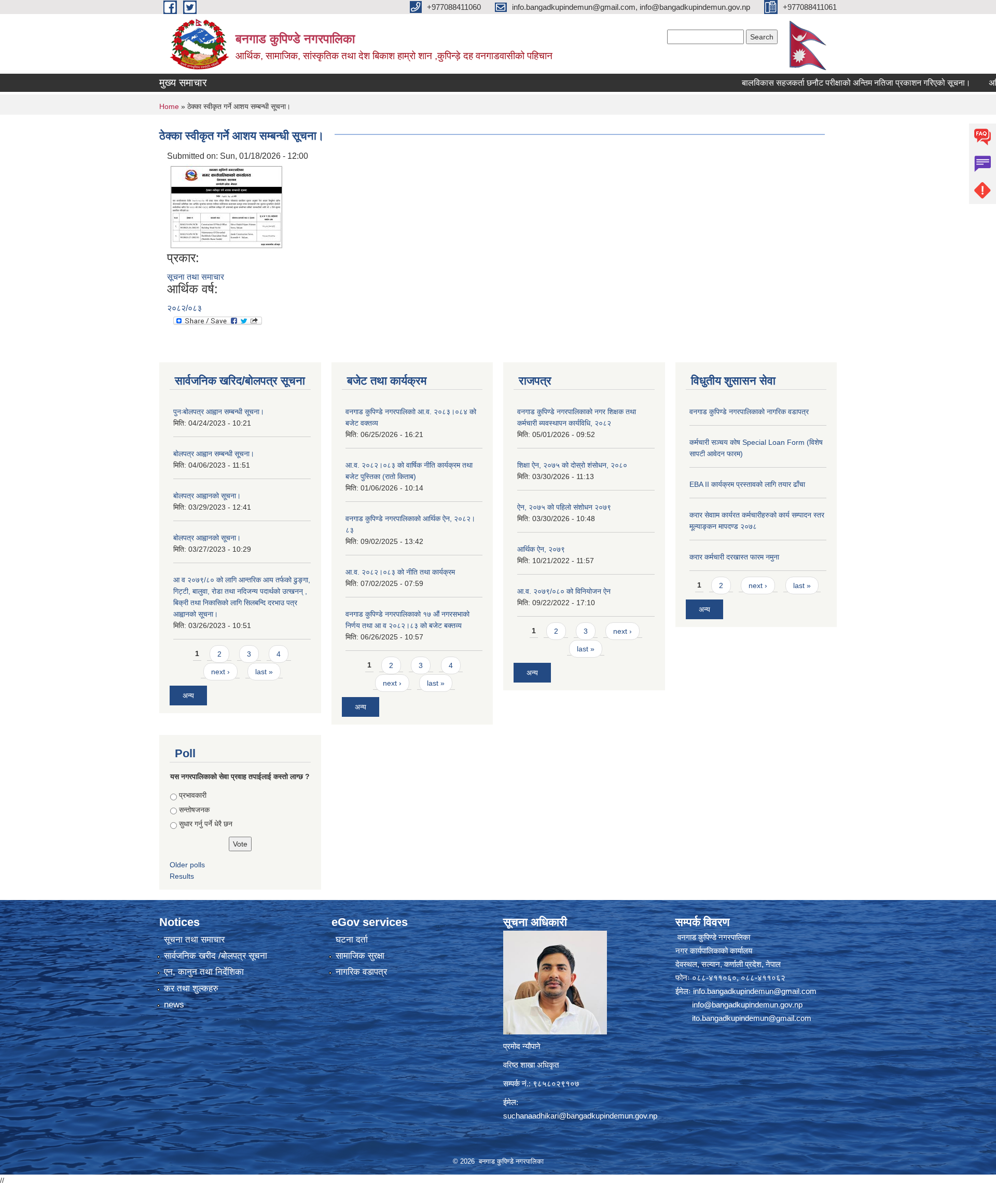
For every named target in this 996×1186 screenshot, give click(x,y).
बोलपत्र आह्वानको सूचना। (207, 496)
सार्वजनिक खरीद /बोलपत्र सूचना (215, 956)
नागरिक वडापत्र (361, 972)
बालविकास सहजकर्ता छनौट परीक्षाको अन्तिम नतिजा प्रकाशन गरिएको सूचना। (821, 82)
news (174, 1005)
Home (169, 106)
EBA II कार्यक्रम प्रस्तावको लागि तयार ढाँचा (747, 484)
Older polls (187, 865)
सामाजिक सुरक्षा (360, 956)
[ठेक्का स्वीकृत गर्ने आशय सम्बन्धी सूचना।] (227, 206)
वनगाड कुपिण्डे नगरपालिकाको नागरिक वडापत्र (749, 411)
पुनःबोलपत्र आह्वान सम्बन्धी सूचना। (218, 411)
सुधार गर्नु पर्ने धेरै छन (205, 824)
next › (220, 671)
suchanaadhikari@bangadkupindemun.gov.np (580, 1115)
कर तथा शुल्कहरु (191, 988)
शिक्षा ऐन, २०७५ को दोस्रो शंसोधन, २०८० (572, 465)
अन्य (188, 695)
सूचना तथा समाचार (195, 276)
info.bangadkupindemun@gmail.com (755, 991)
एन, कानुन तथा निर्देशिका (204, 972)
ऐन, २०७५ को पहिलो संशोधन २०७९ (564, 507)
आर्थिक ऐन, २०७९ (541, 549)
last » (264, 671)
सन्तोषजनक (194, 810)
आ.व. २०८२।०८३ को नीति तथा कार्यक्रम (400, 572)
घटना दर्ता (352, 940)
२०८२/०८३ (184, 308)
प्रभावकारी (192, 795)
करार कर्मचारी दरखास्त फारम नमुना (734, 557)
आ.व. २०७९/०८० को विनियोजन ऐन (564, 591)
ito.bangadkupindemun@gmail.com (751, 1018)
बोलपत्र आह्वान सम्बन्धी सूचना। (213, 453)
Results (182, 876)
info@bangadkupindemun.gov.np (747, 1004)
